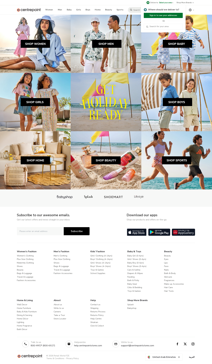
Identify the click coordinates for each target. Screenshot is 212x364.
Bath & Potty (133, 280)
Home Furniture (24, 308)
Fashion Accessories (26, 280)
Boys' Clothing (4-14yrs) (101, 259)
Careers (57, 311)
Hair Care (168, 287)
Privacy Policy (72, 358)
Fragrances (169, 280)
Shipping (94, 308)
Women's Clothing (25, 255)
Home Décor (22, 318)
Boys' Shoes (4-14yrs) (100, 266)
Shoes (20, 266)
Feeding (131, 277)
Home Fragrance (24, 325)
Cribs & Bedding (134, 287)
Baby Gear (132, 284)
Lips (166, 262)
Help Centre (96, 318)
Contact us (95, 304)
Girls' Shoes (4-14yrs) (100, 262)
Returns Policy (97, 315)
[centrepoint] (30, 10)
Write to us (59, 308)
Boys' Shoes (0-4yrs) (136, 266)
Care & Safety (133, 269)
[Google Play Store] (159, 232)
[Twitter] (185, 344)
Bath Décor (22, 329)
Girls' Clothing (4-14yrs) (101, 255)
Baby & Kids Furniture (27, 311)
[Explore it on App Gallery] (183, 232)
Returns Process (97, 311)
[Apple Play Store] (137, 232)
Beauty (20, 269)
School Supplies (97, 273)
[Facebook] (177, 344)
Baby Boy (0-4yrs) (135, 262)
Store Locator (60, 318)
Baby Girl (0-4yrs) (135, 255)
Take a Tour (59, 315)
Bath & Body (170, 273)
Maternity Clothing (25, 262)
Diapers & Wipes (135, 273)
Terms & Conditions (55, 358)
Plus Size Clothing (25, 259)
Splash (130, 304)
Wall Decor (22, 304)
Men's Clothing (60, 255)
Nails (166, 269)
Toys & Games (97, 269)
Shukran (94, 322)
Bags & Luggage (24, 273)
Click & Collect (97, 325)
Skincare (168, 277)
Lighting (20, 322)
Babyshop (131, 308)
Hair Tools (169, 291)
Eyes (166, 259)
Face (166, 266)
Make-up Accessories (174, 284)
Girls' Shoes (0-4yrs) (136, 259)
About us (58, 304)
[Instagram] (193, 344)
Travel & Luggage (25, 277)
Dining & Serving (24, 315)
